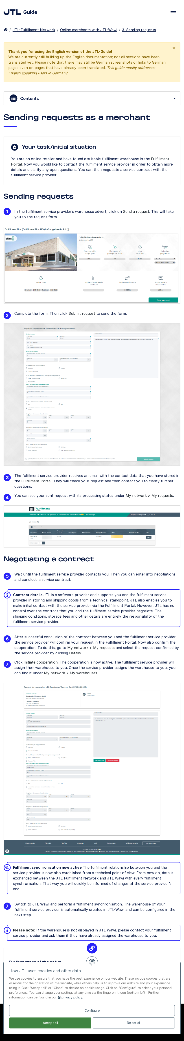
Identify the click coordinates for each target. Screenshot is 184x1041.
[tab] (92, 98)
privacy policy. (72, 997)
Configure (92, 1010)
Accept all (50, 1023)
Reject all (133, 1023)
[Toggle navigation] (173, 11)
